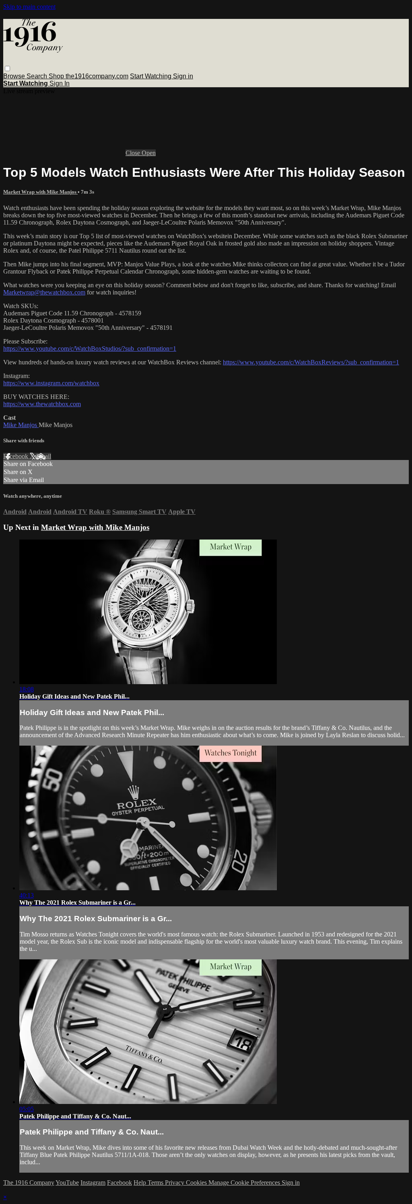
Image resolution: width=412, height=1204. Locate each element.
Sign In (59, 83)
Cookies (197, 1182)
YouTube (67, 1182)
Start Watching (151, 76)
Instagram (92, 1182)
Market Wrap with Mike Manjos (40, 192)
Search (38, 76)
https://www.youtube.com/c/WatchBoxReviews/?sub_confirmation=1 (311, 362)
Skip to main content (29, 6)
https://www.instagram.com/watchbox (51, 383)
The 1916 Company (28, 1182)
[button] (7, 68)
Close (134, 152)
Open (149, 152)
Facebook (16, 456)
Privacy (175, 1182)
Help (141, 1182)
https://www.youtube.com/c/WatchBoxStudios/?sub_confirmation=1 (89, 348)
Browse (15, 76)
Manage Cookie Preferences (245, 1182)
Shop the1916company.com (88, 76)
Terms (156, 1182)
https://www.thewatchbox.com (42, 404)
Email (43, 456)
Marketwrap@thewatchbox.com (44, 292)
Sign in (183, 76)
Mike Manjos (21, 424)
